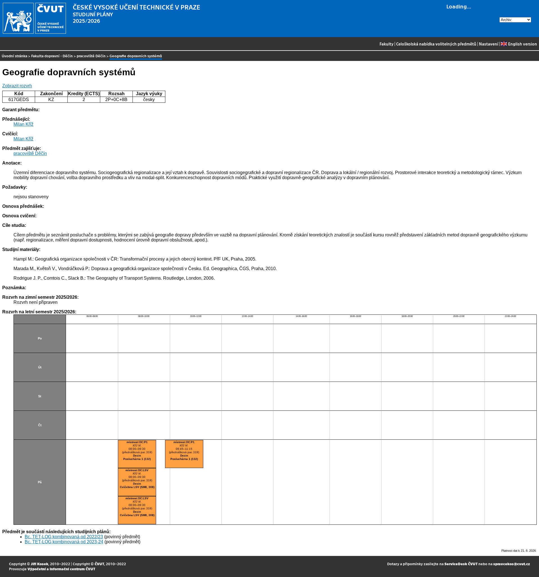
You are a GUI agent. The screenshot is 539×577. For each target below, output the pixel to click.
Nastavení (488, 43)
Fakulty (387, 43)
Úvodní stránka (14, 56)
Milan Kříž (23, 124)
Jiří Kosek (39, 564)
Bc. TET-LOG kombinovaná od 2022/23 (64, 536)
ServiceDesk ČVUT (461, 564)
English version (522, 43)
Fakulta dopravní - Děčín (52, 56)
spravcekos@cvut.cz (511, 564)
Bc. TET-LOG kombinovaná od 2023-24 (64, 541)
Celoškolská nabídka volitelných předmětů (436, 43)
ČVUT (99, 564)
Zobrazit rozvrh (17, 85)
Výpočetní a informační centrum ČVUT (61, 569)
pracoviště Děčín (91, 56)
